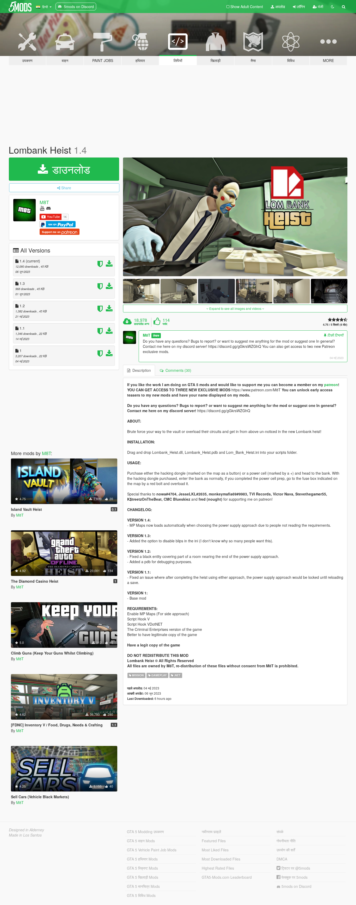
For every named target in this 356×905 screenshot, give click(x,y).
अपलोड (279, 6)
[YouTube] (42, 208)
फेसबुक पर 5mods (294, 877)
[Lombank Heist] (235, 217)
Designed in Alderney (26, 829)
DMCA (282, 859)
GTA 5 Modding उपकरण (145, 831)
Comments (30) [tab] (177, 370)
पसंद (165, 323)
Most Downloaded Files (221, 859)
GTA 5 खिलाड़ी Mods (142, 877)
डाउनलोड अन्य (141, 323)
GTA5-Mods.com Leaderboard (227, 877)
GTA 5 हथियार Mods (142, 859)
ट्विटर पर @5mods (295, 868)
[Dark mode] (332, 6)
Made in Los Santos (25, 835)
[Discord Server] (48, 208)
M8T (44, 202)
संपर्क (280, 831)
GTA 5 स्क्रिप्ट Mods (142, 868)
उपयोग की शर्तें (286, 849)
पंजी (320, 6)
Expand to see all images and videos (235, 308)
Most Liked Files (215, 849)
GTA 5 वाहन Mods (141, 840)
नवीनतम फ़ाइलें (211, 831)
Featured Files (214, 840)
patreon (331, 384)
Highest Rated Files (218, 868)
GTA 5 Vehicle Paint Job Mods (151, 849)
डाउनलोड (69, 169)
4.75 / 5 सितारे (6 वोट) (335, 324)
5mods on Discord (295, 886)
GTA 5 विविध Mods (141, 895)
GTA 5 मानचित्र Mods (143, 886)
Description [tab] (140, 370)
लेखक (156, 335)
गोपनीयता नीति (286, 840)
